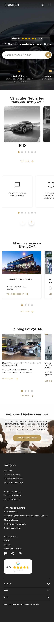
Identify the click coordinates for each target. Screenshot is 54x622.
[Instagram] (20, 553)
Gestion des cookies (12, 528)
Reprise (7, 544)
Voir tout (24, 161)
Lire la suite (7, 379)
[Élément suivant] (31, 222)
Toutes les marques (12, 475)
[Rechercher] (48, 55)
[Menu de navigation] (49, 5)
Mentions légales (11, 520)
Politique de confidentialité (15, 524)
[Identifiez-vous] (43, 5)
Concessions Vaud (11, 499)
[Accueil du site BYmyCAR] (12, 5)
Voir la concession (15, 294)
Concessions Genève (12, 495)
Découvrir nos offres (27, 438)
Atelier (7, 540)
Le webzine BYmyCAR (13, 483)
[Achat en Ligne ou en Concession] (17, 192)
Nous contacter (10, 512)
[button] (19, 152)
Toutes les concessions (13, 479)
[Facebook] (12, 553)
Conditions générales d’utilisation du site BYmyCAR (25, 516)
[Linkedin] (5, 553)
